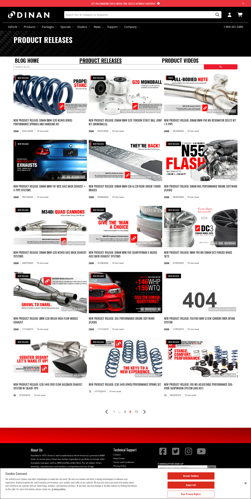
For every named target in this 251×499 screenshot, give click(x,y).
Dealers (82, 27)
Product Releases (100, 60)
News (97, 27)
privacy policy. (59, 489)
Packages (48, 27)
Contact (117, 454)
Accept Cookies (191, 475)
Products (30, 27)
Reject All (191, 485)
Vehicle (12, 27)
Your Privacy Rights (191, 494)
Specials (65, 27)
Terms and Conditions (123, 462)
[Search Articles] (221, 66)
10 (136, 412)
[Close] (245, 483)
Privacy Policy (119, 465)
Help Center (119, 458)
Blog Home (27, 60)
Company (130, 27)
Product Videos (180, 60)
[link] (50, 94)
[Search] (216, 14)
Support (112, 27)
